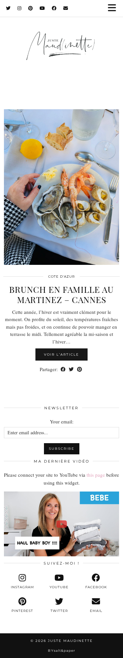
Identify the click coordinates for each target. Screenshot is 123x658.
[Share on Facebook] (63, 369)
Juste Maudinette (70, 641)
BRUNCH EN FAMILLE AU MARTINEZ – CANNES (61, 294)
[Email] (65, 8)
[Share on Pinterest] (79, 369)
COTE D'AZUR (61, 276)
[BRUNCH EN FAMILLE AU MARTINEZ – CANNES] (61, 187)
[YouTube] (42, 8)
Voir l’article (61, 354)
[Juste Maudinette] (61, 52)
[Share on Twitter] (71, 369)
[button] (114, 8)
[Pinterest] (30, 8)
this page (96, 474)
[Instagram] (19, 8)
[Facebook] (54, 8)
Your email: (61, 421)
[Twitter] (8, 8)
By (61, 650)
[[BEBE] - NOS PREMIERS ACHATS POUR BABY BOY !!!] (61, 524)
